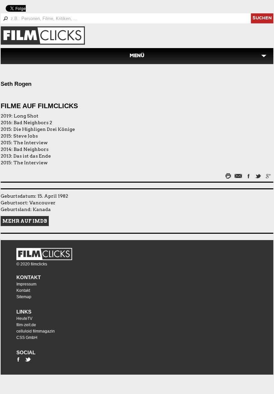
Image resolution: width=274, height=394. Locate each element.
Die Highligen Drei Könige (44, 129)
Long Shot (26, 116)
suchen (262, 18)
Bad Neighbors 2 (33, 122)
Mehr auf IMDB (24, 221)
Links (23, 312)
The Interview (30, 142)
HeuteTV (24, 318)
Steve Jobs (25, 136)
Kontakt (28, 277)
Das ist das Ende (32, 156)
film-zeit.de (26, 325)
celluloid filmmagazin (35, 331)
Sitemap (23, 296)
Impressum (26, 284)
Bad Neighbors (31, 149)
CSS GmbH (26, 337)
